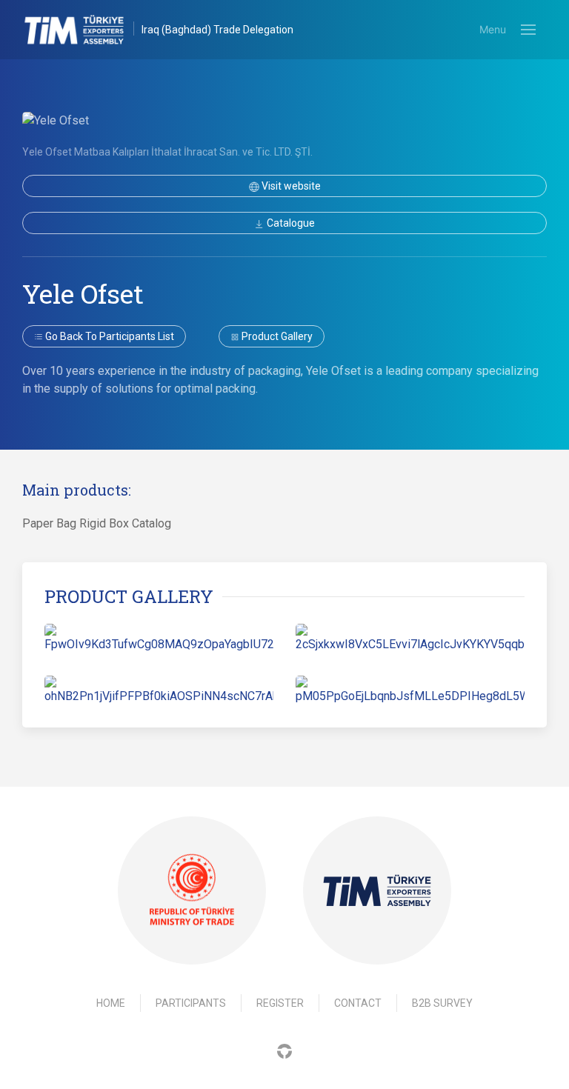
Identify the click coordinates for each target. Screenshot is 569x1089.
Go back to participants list (108, 336)
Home (110, 1003)
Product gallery (276, 336)
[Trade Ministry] (191, 891)
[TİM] (377, 890)
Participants (191, 1003)
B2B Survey (442, 1003)
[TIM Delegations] (82, 30)
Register (280, 1003)
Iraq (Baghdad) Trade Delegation (217, 30)
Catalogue (289, 223)
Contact (358, 1003)
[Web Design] (284, 1050)
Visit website (290, 186)
